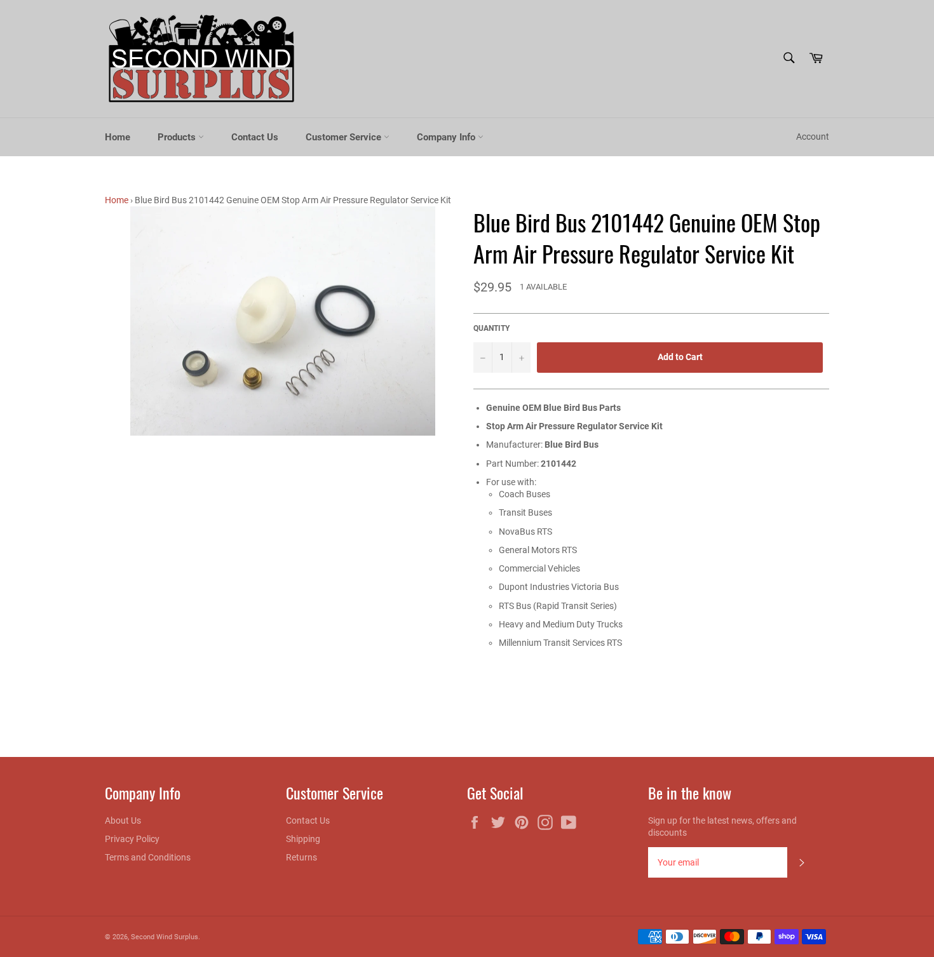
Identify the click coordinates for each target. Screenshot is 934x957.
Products (178, 137)
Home (117, 137)
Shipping (303, 839)
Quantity (491, 328)
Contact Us (254, 137)
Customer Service (345, 137)
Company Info (447, 137)
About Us (123, 820)
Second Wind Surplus (164, 937)
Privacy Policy (132, 839)
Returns (301, 857)
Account (812, 136)
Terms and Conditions (148, 857)
